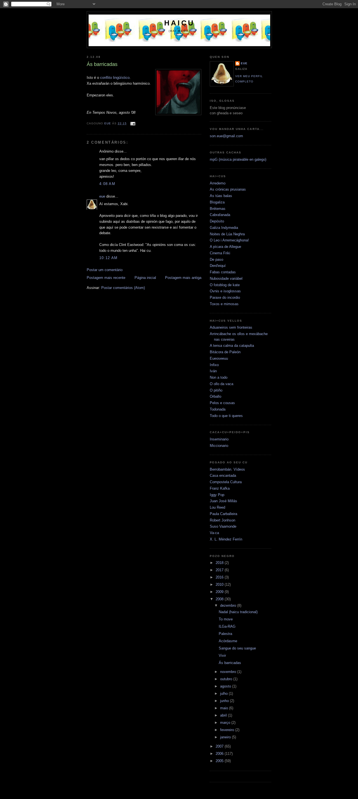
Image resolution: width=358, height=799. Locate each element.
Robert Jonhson (222, 520)
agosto (226, 686)
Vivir (222, 655)
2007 (220, 746)
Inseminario (219, 439)
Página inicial (145, 278)
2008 (220, 599)
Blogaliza (217, 202)
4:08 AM (107, 184)
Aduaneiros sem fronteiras (231, 327)
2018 (220, 563)
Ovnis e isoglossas (225, 291)
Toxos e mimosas (224, 304)
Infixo (214, 365)
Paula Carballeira (223, 514)
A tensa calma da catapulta (232, 345)
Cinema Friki (220, 253)
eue (102, 196)
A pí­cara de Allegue (225, 247)
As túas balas (221, 196)
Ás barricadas (230, 663)
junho (225, 701)
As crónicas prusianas (228, 189)
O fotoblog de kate (225, 285)
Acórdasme (228, 641)
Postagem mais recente (106, 278)
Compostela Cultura (226, 482)
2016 (220, 577)
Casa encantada (223, 475)
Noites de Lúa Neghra (227, 234)
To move (226, 619)
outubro (226, 679)
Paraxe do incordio (225, 297)
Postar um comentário (105, 270)
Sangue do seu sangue (237, 648)
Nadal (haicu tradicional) (238, 612)
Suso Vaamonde (223, 526)
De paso (216, 259)
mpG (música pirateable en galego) (238, 159)
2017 (220, 570)
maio (224, 708)
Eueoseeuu (219, 358)
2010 (220, 584)
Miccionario (219, 446)
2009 (220, 592)
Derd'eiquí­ (218, 266)
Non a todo (218, 377)
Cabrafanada (220, 215)
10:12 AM (108, 258)
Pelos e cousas (222, 403)
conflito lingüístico (114, 77)
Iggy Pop (217, 495)
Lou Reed (217, 507)
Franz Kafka (220, 488)
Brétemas (217, 209)
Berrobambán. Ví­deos (227, 469)
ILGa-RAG (227, 626)
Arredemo (217, 183)
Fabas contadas (223, 272)
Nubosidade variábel (226, 278)
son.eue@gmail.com (226, 136)
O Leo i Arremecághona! (229, 240)
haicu (179, 23)
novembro (228, 672)
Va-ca (214, 533)
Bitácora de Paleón (225, 352)
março (225, 722)
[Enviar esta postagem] (133, 123)
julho (224, 693)
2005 (220, 761)
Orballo (215, 396)
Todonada (217, 409)
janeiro (226, 737)
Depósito (217, 221)
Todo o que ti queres (226, 416)
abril (224, 715)
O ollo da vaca (221, 384)
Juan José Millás (223, 501)
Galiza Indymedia (224, 228)
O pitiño (216, 390)
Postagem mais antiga (183, 278)
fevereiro (227, 730)
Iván (213, 371)
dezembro (228, 605)
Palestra (225, 634)
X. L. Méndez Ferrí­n (226, 539)
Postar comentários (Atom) (123, 288)
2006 (220, 753)
